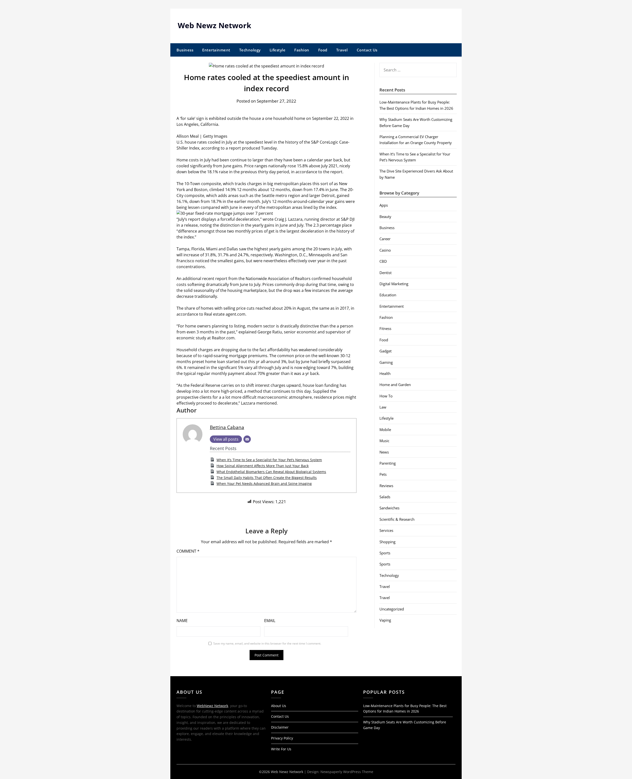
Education (387, 294)
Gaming (386, 362)
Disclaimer (280, 727)
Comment (188, 551)
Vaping (385, 620)
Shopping (387, 541)
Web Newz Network (214, 25)
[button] (266, 213)
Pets (383, 474)
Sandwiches (389, 507)
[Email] (247, 439)
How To (386, 395)
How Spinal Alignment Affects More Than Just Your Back (263, 465)
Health (385, 373)
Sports (384, 552)
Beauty (385, 216)
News (384, 452)
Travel (342, 49)
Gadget (385, 350)
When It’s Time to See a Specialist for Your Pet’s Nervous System (269, 459)
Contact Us (367, 49)
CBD (383, 261)
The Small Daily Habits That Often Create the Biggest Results (267, 477)
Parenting (387, 463)
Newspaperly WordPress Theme (346, 771)
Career (385, 238)
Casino (385, 250)
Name (182, 620)
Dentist (385, 272)
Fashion (301, 49)
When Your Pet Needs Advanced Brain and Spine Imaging (264, 483)
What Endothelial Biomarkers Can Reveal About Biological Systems (271, 471)
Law (382, 407)
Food (322, 49)
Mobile (385, 429)
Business (185, 49)
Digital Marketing (393, 283)
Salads (384, 496)
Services (386, 530)
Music (384, 440)
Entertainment (216, 49)
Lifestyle (278, 49)
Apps (383, 205)
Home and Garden (395, 384)
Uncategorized (391, 608)
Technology (250, 49)
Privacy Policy (282, 738)
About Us (278, 705)
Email (269, 620)
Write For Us (281, 749)
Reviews (386, 485)
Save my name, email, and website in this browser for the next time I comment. (267, 643)
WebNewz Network (212, 705)
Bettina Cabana (227, 427)
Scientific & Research (397, 519)
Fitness (385, 328)
